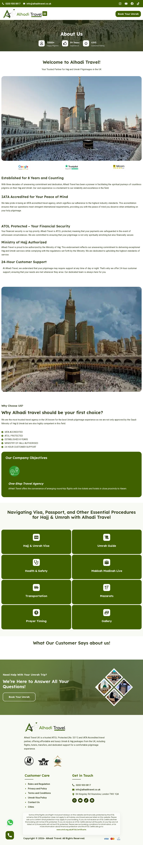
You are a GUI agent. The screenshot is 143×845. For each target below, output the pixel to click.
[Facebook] (132, 3)
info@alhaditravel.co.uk (39, 3)
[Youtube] (126, 3)
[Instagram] (120, 3)
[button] (44, 13)
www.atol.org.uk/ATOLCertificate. (72, 830)
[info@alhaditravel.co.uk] (24, 4)
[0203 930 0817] (3, 4)
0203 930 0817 (12, 3)
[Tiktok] (138, 3)
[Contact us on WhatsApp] (10, 822)
